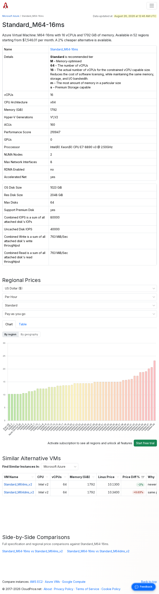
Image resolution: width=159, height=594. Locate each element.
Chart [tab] (9, 324)
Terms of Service (87, 589)
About (48, 589)
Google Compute (74, 581)
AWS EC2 (36, 581)
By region (10, 334)
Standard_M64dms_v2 (19, 492)
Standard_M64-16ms (64, 49)
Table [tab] (23, 324)
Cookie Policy (110, 589)
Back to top (149, 581)
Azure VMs (52, 581)
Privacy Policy (63, 589)
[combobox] (5, 288)
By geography (29, 334)
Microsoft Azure (10, 16)
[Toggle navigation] (152, 5)
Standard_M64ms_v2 (18, 484)
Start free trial (145, 443)
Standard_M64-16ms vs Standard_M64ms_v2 (32, 551)
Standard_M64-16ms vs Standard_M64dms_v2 (98, 551)
